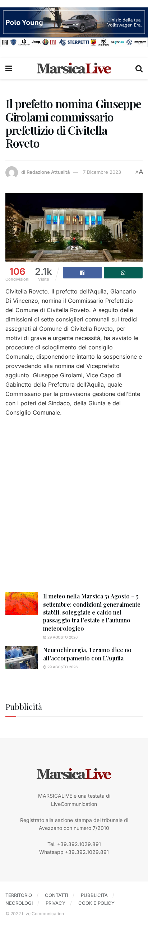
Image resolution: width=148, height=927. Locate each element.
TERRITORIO (18, 895)
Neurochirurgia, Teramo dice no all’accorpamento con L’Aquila (87, 653)
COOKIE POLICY (96, 903)
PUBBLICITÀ (94, 895)
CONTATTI (56, 895)
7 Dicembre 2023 (102, 172)
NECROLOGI (19, 903)
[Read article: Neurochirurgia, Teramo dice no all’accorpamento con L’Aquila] (21, 657)
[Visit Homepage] (74, 68)
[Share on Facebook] (82, 272)
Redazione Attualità (48, 172)
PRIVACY (55, 903)
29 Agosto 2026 (62, 637)
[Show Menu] (8, 68)
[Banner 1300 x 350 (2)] (74, 26)
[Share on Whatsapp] (123, 272)
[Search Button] (139, 68)
